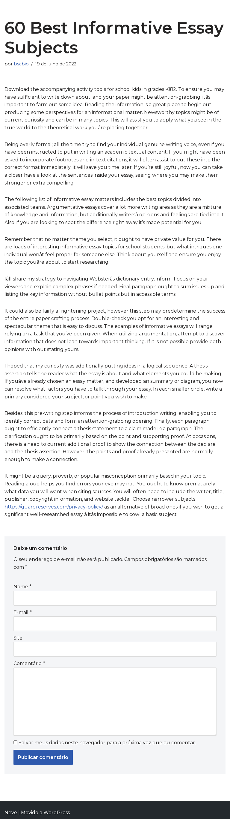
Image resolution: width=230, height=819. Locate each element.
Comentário (29, 663)
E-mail (22, 612)
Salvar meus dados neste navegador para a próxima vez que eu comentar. (107, 743)
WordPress (56, 812)
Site (17, 638)
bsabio (21, 64)
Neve (10, 812)
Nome (22, 587)
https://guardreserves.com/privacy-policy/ (53, 507)
